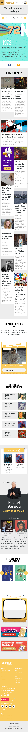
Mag (16, 670)
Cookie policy (20, 728)
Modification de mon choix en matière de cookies (14, 730)
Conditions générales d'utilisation (14, 725)
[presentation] (3, 18)
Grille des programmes (7, 677)
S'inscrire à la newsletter (18, 673)
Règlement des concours (10, 728)
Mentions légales (14, 723)
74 (21, 17)
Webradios (4, 675)
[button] (12, 584)
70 (7, 17)
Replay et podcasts (6, 672)
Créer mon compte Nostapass (8, 688)
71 (10, 17)
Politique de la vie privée (14, 726)
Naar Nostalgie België (6, 718)
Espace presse (4, 714)
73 (17, 17)
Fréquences (4, 679)
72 (14, 18)
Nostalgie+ (17, 682)
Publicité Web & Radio (6, 716)
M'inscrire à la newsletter (7, 690)
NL (17, 2)
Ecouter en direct (5, 670)
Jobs (2, 711)
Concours (17, 680)
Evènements (18, 678)
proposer (7, 168)
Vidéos (17, 676)
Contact (3, 709)
